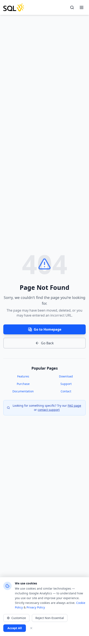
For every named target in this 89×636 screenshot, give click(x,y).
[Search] (72, 7)
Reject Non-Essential (49, 618)
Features (23, 376)
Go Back (47, 343)
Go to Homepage (47, 329)
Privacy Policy (35, 607)
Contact (66, 391)
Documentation (23, 391)
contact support (49, 410)
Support (66, 384)
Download (66, 376)
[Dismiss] (31, 628)
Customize (18, 618)
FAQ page (74, 405)
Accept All (14, 628)
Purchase (23, 384)
